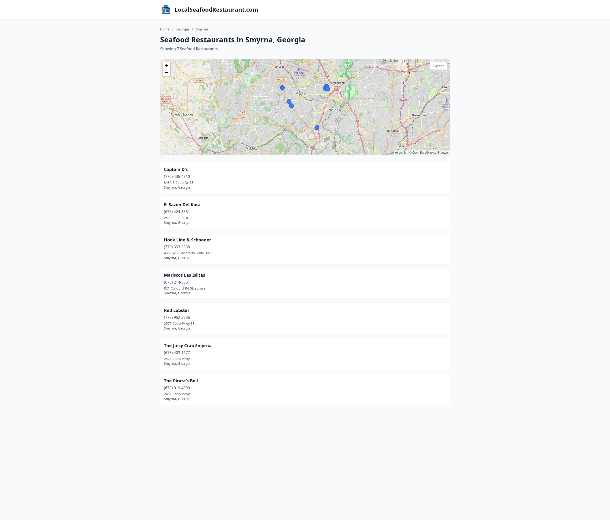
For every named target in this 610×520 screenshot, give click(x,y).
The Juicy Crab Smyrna (188, 345)
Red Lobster (176, 310)
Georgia (182, 29)
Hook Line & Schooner (187, 240)
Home (164, 29)
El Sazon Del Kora (182, 204)
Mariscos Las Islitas (184, 275)
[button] (291, 105)
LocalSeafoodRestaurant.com (216, 9)
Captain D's (176, 169)
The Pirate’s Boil (181, 381)
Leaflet (402, 152)
